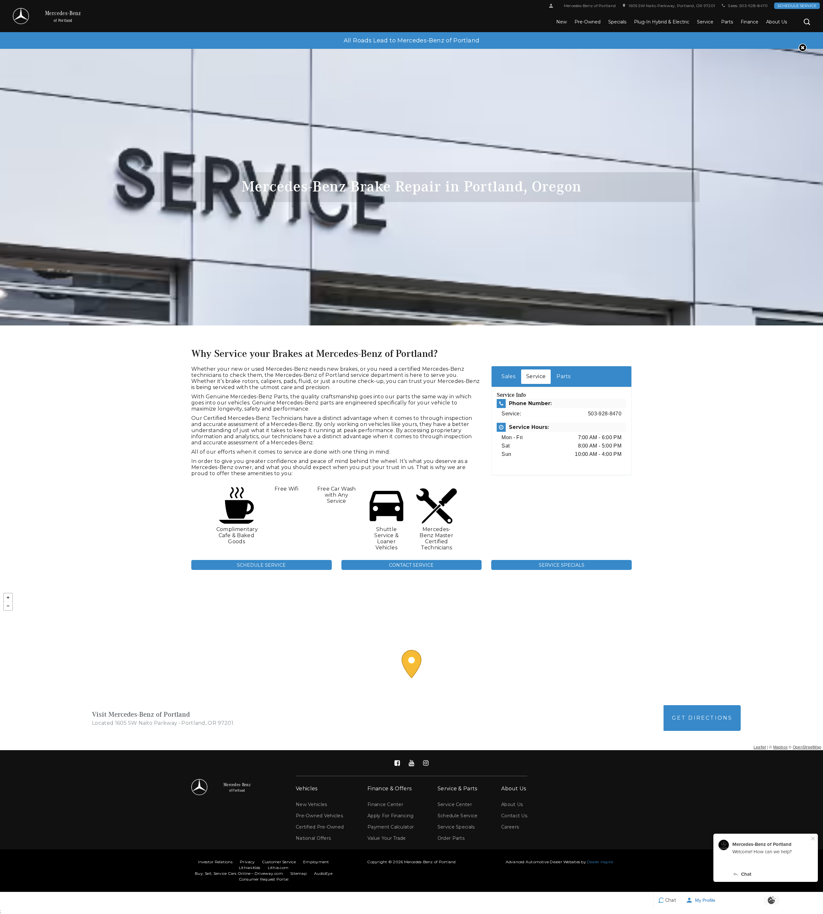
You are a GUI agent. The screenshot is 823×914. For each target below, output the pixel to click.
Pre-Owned (587, 22)
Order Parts (451, 838)
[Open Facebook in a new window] (397, 763)
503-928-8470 (753, 5)
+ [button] (8, 597)
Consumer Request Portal (264, 879)
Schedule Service (797, 5)
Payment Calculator (390, 827)
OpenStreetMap (807, 747)
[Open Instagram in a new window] (425, 763)
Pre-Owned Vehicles (319, 816)
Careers (510, 827)
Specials (617, 22)
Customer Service (279, 861)
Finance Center (385, 804)
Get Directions (702, 718)
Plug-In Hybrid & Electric (661, 22)
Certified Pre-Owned (320, 827)
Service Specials (561, 565)
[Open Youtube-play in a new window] (411, 763)
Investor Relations (215, 861)
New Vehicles (311, 804)
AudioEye (323, 873)
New (561, 22)
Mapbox (780, 747)
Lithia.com (278, 867)
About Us (776, 22)
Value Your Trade (386, 838)
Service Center (455, 804)
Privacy (247, 861)
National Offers (313, 838)
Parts (727, 22)
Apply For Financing (390, 816)
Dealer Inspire (600, 861)
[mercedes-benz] (21, 16)
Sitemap (298, 873)
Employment (316, 861)
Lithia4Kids (249, 867)
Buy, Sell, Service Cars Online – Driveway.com (239, 873)
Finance (749, 22)
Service (705, 22)
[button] (807, 22)
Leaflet (760, 747)
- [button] (8, 606)
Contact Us (514, 816)
